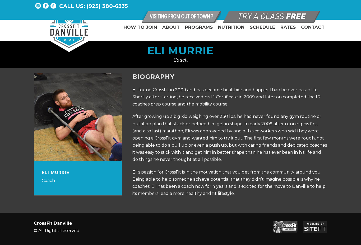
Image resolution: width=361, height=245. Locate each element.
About (171, 27)
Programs (199, 27)
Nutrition (231, 27)
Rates (288, 27)
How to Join (140, 27)
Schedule (262, 27)
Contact (313, 27)
